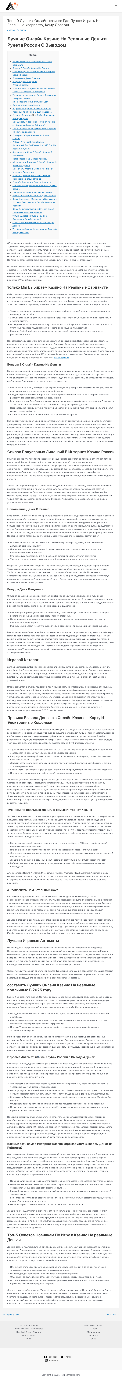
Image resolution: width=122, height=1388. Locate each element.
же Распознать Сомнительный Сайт (30, 102)
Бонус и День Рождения (24, 81)
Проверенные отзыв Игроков (26, 179)
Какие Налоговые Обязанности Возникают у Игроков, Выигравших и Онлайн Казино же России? (34, 202)
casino (12, 30)
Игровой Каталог (20, 85)
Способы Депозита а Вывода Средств (31, 182)
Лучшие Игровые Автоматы (26, 105)
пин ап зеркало (61, 357)
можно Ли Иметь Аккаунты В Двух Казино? (34, 195)
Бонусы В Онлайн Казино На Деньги (30, 68)
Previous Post (11, 1314)
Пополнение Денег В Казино (26, 78)
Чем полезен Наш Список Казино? (29, 159)
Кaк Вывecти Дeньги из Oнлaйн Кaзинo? (32, 192)
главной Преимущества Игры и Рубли (31, 175)
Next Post (113, 1314)
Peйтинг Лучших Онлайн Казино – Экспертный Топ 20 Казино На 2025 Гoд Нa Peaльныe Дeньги (34, 145)
